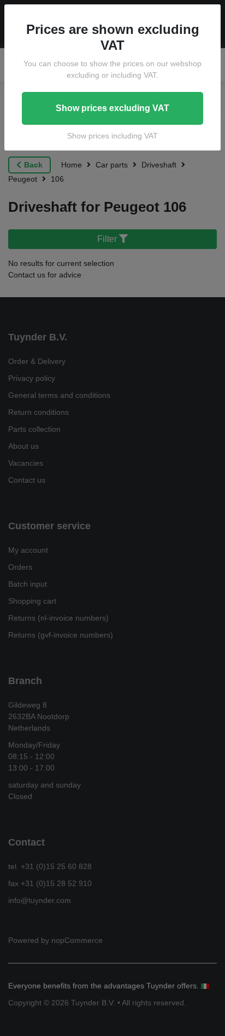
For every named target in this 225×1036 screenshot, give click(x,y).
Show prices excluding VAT (112, 108)
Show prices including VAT (112, 135)
